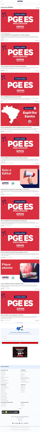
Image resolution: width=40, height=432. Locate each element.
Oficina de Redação (4, 399)
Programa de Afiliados (4, 380)
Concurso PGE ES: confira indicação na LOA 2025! (12, 315)
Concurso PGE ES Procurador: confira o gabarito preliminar (14, 157)
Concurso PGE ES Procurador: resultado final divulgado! (13, 66)
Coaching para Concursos (5, 387)
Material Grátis (23, 387)
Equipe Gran (2, 70)
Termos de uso (20, 419)
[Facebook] (24, 423)
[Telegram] (27, 423)
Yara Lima (2, 320)
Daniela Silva (3, 194)
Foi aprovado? (25, 381)
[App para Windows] (12, 423)
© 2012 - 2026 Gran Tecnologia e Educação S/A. (20, 416)
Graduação (2, 390)
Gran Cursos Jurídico (6, 33)
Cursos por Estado (3, 396)
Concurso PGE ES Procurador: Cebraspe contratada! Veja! (14, 220)
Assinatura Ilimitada (4, 386)
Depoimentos (23, 386)
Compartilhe (37, 40)
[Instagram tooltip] (21, 423)
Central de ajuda (24, 371)
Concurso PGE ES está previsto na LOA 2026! (11, 96)
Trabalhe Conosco (3, 381)
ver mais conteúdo (20, 322)
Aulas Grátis (23, 390)
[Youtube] (19, 423)
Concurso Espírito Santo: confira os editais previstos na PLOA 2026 (16, 127)
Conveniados (3, 378)
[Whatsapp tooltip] (22, 423)
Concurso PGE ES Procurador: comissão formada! (12, 283)
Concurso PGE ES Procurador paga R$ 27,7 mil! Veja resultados (15, 34)
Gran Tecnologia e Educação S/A (14, 426)
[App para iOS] (16, 423)
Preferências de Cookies (4, 383)
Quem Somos (3, 371)
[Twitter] (26, 423)
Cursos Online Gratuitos (4, 400)
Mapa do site (20, 420)
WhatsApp (23, 374)
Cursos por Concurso (4, 393)
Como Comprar (3, 374)
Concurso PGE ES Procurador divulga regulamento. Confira (14, 252)
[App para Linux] (14, 423)
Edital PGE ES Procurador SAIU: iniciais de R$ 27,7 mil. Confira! (15, 189)
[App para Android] (17, 423)
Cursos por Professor (4, 397)
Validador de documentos (5, 377)
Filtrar (37, 7)
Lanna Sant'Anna (3, 162)
